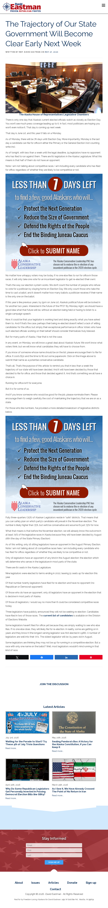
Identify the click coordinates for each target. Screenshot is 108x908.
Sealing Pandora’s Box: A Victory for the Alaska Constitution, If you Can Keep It (72, 744)
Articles (53, 882)
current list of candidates (58, 615)
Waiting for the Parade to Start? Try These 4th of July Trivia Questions (26, 743)
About (19, 882)
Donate (72, 882)
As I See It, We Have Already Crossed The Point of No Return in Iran (73, 790)
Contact (55, 889)
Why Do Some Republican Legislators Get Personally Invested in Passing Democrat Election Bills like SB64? (27, 791)
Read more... (11, 748)
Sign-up (91, 882)
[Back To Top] (54, 873)
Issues (35, 882)
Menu (103, 5)
